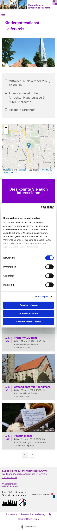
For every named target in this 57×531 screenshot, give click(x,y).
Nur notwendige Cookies (28, 321)
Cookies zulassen (29, 305)
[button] (28, 16)
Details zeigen (40, 296)
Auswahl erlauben (28, 313)
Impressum (12, 514)
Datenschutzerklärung (33, 514)
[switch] (49, 266)
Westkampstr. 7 (10, 483)
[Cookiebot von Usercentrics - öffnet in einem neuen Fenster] (41, 208)
